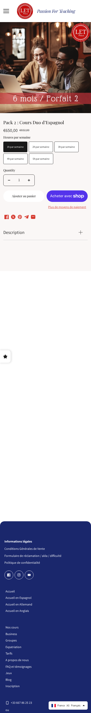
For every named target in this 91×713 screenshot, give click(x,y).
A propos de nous (17, 660)
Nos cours (12, 627)
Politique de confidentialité (22, 562)
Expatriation (13, 647)
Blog (8, 680)
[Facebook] (8, 575)
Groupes (11, 640)
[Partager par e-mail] (33, 217)
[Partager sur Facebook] (6, 217)
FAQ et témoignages (19, 667)
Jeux (9, 673)
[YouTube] (29, 575)
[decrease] (9, 180)
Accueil (10, 591)
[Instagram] (19, 575)
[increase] (28, 180)
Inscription (13, 686)
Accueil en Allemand (19, 604)
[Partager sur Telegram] (26, 217)
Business (11, 634)
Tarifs (9, 653)
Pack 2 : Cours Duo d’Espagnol (33, 122)
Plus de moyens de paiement (67, 207)
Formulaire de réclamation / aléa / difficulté (32, 555)
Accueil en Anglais (17, 611)
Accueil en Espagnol (19, 598)
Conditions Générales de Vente (24, 548)
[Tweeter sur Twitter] (13, 217)
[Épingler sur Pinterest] (20, 217)
